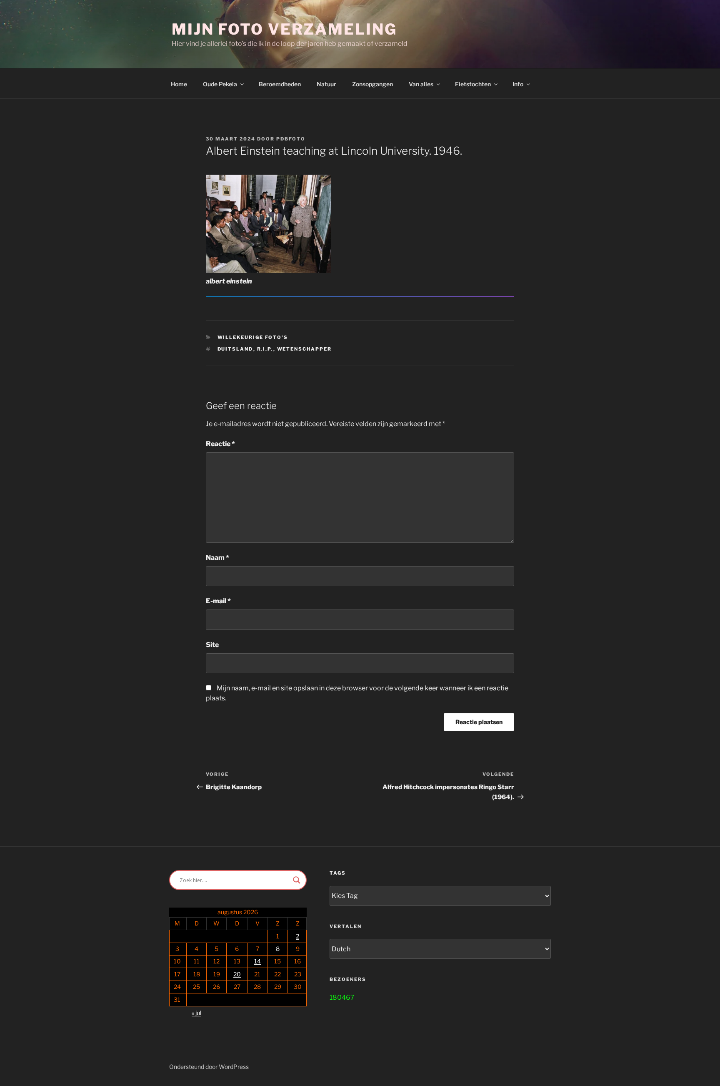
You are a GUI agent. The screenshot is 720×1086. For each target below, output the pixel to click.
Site (212, 645)
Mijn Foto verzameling (284, 29)
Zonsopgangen (372, 84)
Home (179, 84)
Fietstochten (473, 84)
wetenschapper (304, 349)
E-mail (218, 601)
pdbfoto (290, 139)
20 (237, 974)
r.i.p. (265, 349)
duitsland (235, 349)
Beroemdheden (280, 84)
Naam (217, 558)
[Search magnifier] (296, 880)
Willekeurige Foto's (253, 337)
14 (257, 961)
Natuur (326, 84)
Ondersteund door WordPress (209, 1066)
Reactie (220, 444)
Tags (338, 873)
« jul (196, 1012)
